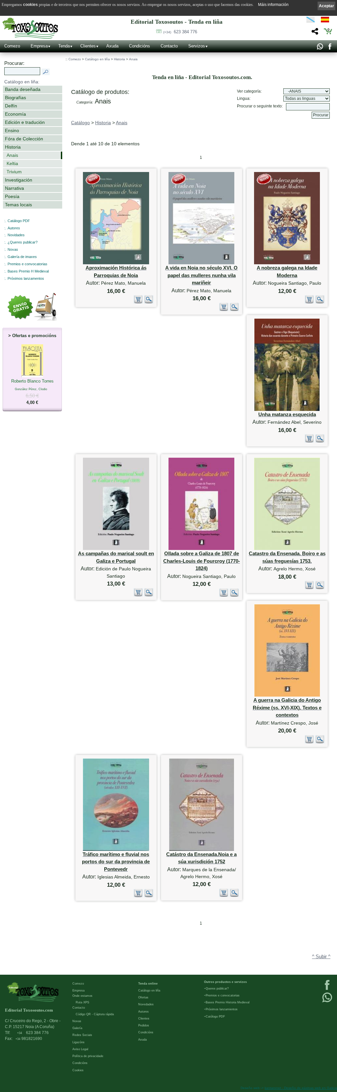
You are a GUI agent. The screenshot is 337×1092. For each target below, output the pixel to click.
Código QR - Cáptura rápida (95, 1014)
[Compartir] (314, 33)
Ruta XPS (82, 1002)
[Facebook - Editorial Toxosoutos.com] (329, 48)
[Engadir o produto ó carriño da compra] (138, 302)
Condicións (139, 45)
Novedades (146, 1004)
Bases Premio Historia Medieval (227, 1002)
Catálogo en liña (97, 59)
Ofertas (143, 997)
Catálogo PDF (19, 221)
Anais (12, 155)
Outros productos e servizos (225, 982)
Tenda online (148, 983)
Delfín (11, 105)
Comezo (12, 45)
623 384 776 (180, 31)
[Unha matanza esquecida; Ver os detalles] (287, 409)
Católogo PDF (215, 1016)
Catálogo (80, 122)
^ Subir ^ (321, 956)
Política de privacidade (87, 1056)
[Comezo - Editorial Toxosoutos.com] (30, 28)
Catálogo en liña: (21, 81)
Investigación (18, 180)
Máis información (273, 4)
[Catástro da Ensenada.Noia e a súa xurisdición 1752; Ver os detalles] (201, 849)
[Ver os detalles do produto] (148, 302)
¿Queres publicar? (23, 242)
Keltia (12, 163)
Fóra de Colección (24, 138)
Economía (15, 114)
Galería (77, 1028)
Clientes (88, 45)
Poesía (12, 196)
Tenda (64, 45)
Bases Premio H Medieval (28, 271)
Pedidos (143, 1025)
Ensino (12, 130)
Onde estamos (82, 995)
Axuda (112, 45)
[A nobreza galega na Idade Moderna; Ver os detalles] (287, 262)
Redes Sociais (82, 1035)
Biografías (15, 97)
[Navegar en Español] (326, 20)
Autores (14, 228)
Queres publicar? (217, 988)
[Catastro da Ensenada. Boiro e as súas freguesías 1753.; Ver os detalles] (287, 548)
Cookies (78, 1070)
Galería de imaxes (22, 257)
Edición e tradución (25, 122)
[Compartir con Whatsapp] (320, 48)
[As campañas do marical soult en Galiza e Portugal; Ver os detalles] (116, 548)
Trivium (14, 171)
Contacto (169, 45)
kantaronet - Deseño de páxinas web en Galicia (301, 1088)
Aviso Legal (80, 1049)
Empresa (39, 45)
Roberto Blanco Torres (32, 392)
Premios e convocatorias (27, 264)
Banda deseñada (22, 89)
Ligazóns (78, 1042)
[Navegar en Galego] (310, 20)
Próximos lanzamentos (26, 278)
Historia (13, 147)
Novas (13, 249)
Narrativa (14, 188)
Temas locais (18, 204)
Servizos (196, 45)
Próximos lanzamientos (222, 1009)
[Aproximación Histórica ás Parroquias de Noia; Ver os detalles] (116, 262)
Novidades (16, 235)
